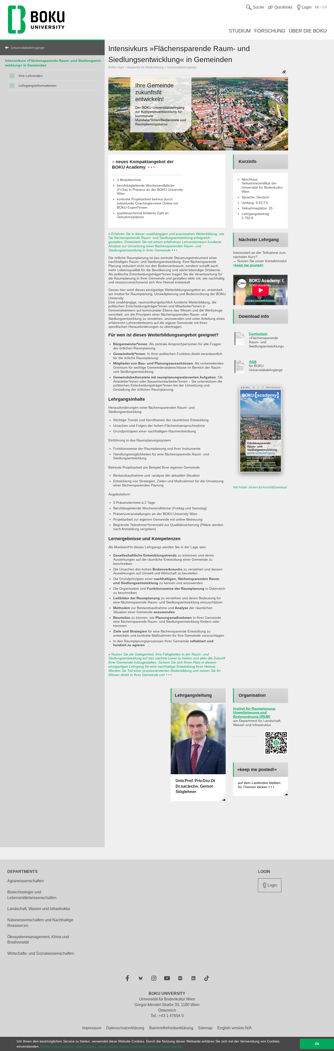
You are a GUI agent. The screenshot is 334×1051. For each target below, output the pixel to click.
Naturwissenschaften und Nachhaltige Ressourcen (40, 923)
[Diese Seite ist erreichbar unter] (284, 72)
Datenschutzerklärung (125, 1028)
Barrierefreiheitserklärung (171, 1028)
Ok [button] (317, 1044)
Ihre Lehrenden (31, 76)
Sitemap (205, 1028)
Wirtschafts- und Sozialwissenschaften (40, 953)
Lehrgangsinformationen (37, 85)
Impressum (91, 1028)
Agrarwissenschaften (25, 881)
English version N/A (234, 1028)
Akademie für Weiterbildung (145, 67)
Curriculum (258, 334)
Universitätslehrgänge (28, 48)
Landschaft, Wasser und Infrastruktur (38, 909)
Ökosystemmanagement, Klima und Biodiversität (38, 939)
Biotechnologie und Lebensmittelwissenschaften (31, 895)
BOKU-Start (116, 67)
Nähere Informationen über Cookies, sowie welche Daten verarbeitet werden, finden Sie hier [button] (112, 1046)
